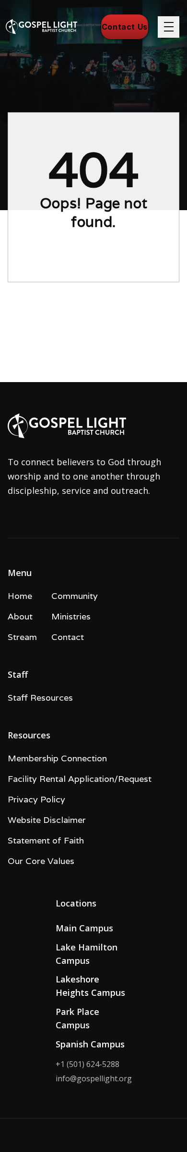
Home (20, 595)
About (20, 616)
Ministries (71, 616)
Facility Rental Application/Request (80, 778)
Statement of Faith (46, 840)
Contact (67, 636)
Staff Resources (40, 697)
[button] (168, 27)
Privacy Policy (36, 799)
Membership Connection (57, 758)
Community (74, 595)
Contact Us (125, 27)
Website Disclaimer (47, 819)
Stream (22, 636)
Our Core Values (41, 860)
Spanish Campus (90, 1044)
